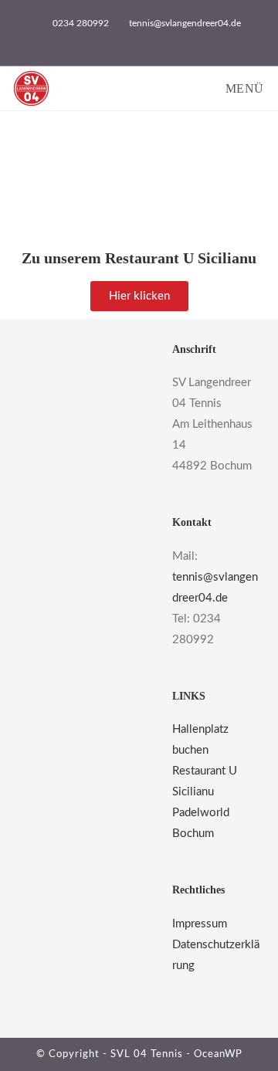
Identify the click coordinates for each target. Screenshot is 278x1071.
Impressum (199, 924)
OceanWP (218, 1054)
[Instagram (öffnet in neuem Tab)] (147, 39)
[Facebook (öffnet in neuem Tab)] (132, 39)
